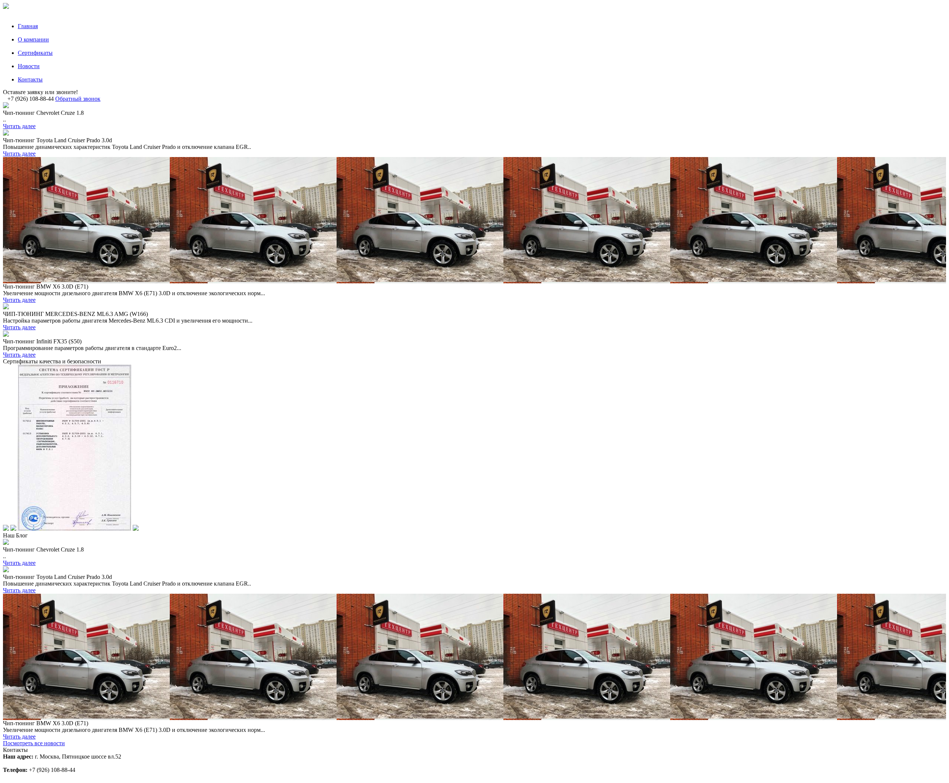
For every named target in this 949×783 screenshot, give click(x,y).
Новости (29, 66)
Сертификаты (35, 53)
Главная (28, 26)
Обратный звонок (77, 99)
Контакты (30, 79)
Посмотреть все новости (34, 743)
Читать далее (19, 126)
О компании (33, 39)
